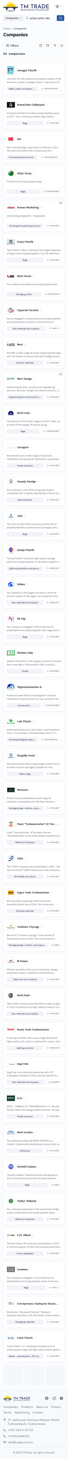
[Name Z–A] (62, 45)
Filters (14, 45)
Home (6, 28)
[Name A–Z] (55, 45)
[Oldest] (48, 45)
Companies (11, 18)
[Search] (60, 18)
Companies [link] (20, 28)
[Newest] (41, 45)
